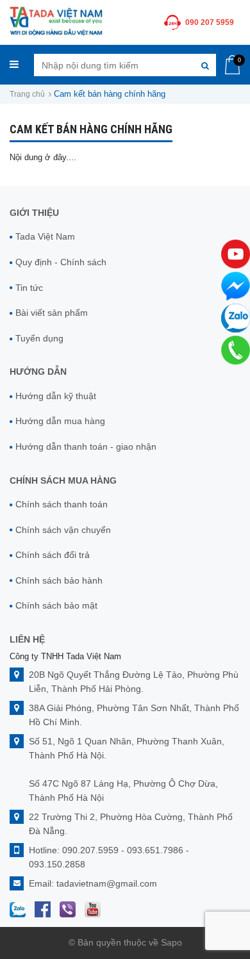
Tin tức (29, 288)
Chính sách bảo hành (59, 580)
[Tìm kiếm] (205, 65)
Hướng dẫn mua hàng (60, 421)
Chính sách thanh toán (61, 504)
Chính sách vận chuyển (63, 530)
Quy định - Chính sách (60, 262)
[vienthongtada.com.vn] (56, 20)
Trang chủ (27, 94)
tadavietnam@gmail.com (106, 883)
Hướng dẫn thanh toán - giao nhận (85, 446)
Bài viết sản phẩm (51, 312)
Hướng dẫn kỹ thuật (55, 396)
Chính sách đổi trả (52, 555)
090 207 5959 (209, 22)
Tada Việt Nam (45, 236)
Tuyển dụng (39, 338)
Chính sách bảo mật (56, 605)
